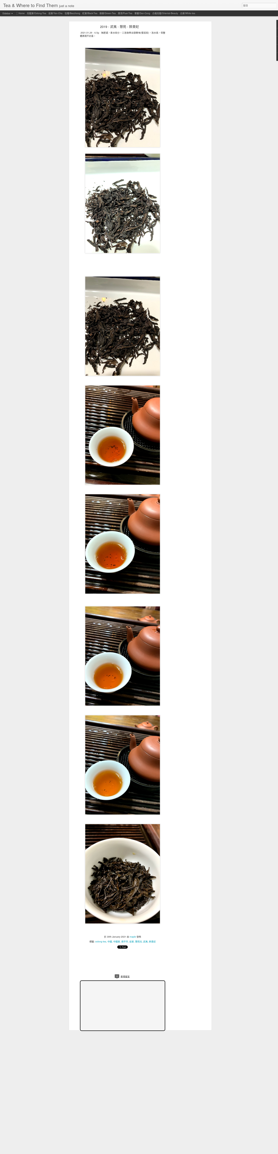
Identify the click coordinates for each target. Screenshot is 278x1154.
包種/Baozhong (72, 13)
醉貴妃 (152, 941)
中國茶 (116, 941)
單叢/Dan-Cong (142, 13)
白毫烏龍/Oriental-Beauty (165, 13)
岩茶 (131, 941)
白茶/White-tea (187, 13)
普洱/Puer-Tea (125, 13)
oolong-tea (100, 941)
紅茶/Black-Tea (89, 13)
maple (133, 936)
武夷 (145, 941)
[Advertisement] (183, 76)
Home (22, 13)
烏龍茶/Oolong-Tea (36, 13)
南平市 (124, 941)
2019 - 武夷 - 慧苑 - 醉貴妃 (119, 26)
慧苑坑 (138, 941)
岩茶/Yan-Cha (55, 13)
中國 (109, 941)
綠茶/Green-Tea (108, 13)
